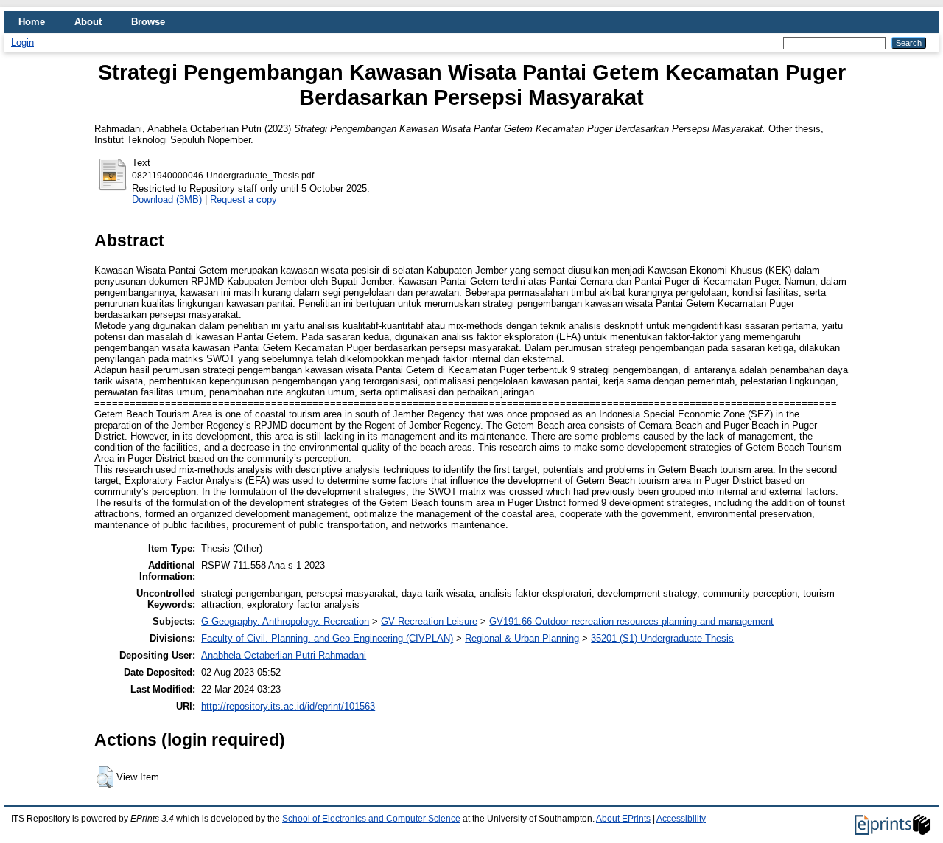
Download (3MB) (167, 199)
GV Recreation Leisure (429, 621)
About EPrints (623, 818)
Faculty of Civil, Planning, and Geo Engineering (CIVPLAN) (327, 638)
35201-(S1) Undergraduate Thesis (662, 638)
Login (22, 42)
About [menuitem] (88, 21)
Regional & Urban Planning (522, 638)
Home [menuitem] (31, 21)
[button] (105, 777)
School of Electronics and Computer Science (371, 818)
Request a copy (243, 199)
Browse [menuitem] (148, 21)
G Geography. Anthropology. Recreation (285, 621)
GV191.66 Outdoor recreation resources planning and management (631, 621)
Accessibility (681, 818)
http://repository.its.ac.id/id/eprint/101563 (288, 706)
